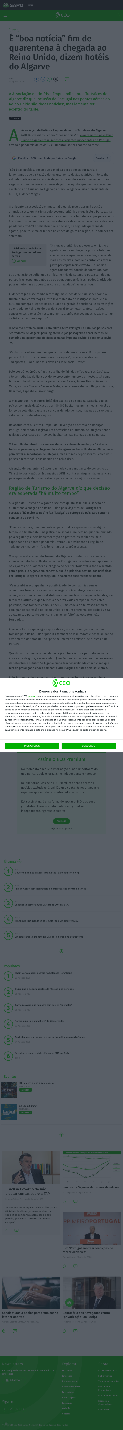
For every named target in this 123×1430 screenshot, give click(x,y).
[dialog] (61, 715)
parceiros (32, 696)
